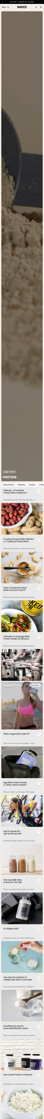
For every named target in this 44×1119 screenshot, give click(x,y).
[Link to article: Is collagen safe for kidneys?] (22, 705)
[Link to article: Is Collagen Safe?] (22, 949)
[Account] (36, 7)
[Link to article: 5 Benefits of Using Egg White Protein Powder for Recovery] (22, 657)
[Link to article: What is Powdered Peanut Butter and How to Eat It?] (22, 608)
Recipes (32, 485)
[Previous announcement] (2, 2)
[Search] (8, 7)
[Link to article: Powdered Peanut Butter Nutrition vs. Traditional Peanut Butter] (22, 559)
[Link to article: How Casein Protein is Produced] (22, 1095)
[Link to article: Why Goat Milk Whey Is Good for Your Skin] (22, 900)
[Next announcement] (41, 2)
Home (6, 472)
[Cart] (40, 7)
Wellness (21, 485)
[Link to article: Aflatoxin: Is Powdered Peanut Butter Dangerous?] (22, 511)
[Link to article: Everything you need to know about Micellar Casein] (22, 1046)
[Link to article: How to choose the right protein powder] (22, 852)
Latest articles (8, 485)
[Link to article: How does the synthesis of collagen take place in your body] (22, 998)
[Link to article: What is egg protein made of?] (22, 754)
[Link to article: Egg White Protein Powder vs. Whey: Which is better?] (22, 803)
